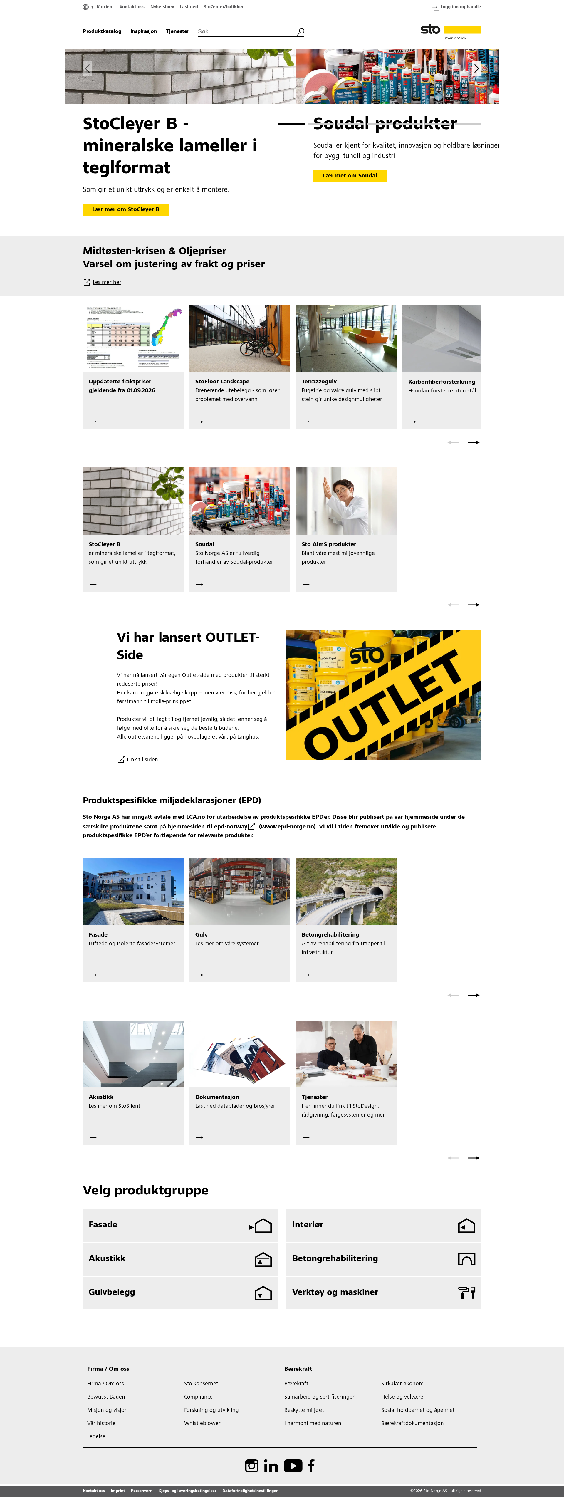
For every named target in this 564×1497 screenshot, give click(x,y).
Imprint (118, 1491)
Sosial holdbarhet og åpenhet (418, 1411)
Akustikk (107, 1259)
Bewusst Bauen (106, 1397)
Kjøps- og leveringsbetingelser (187, 1491)
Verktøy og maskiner (335, 1292)
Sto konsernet (201, 1384)
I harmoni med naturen (312, 1424)
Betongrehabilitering (335, 1259)
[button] (291, 124)
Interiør (307, 1225)
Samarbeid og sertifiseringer (319, 1397)
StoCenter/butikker (224, 7)
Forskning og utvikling (211, 1411)
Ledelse (96, 1437)
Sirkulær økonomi (403, 1384)
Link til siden (142, 760)
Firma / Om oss (108, 1369)
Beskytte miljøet (304, 1411)
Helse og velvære (402, 1397)
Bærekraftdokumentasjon (412, 1424)
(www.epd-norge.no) (286, 827)
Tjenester (177, 31)
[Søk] (300, 31)
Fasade (103, 1225)
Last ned (189, 7)
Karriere (105, 7)
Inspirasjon (143, 31)
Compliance (198, 1397)
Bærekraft (298, 1369)
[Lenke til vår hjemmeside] (451, 31)
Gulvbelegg (112, 1292)
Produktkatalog (102, 31)
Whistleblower (202, 1424)
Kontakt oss (132, 7)
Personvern (141, 1491)
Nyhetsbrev (162, 7)
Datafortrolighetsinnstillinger (250, 1491)
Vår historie (101, 1424)
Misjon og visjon (107, 1411)
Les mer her (107, 283)
